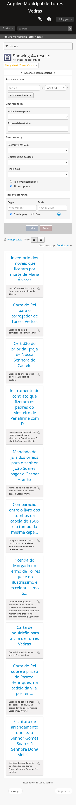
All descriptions (21, 186)
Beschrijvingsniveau (18, 144)
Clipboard (39, 19)
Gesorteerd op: (47, 245)
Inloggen (64, 19)
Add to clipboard (38, 288)
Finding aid (14, 168)
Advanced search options (38, 72)
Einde (41, 202)
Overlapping (20, 214)
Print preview (14, 239)
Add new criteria (19, 95)
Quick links (49, 19)
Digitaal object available (20, 156)
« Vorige (15, 791)
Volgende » (64, 791)
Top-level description (19, 123)
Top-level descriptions (25, 181)
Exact (38, 214)
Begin (11, 202)
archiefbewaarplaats (19, 111)
